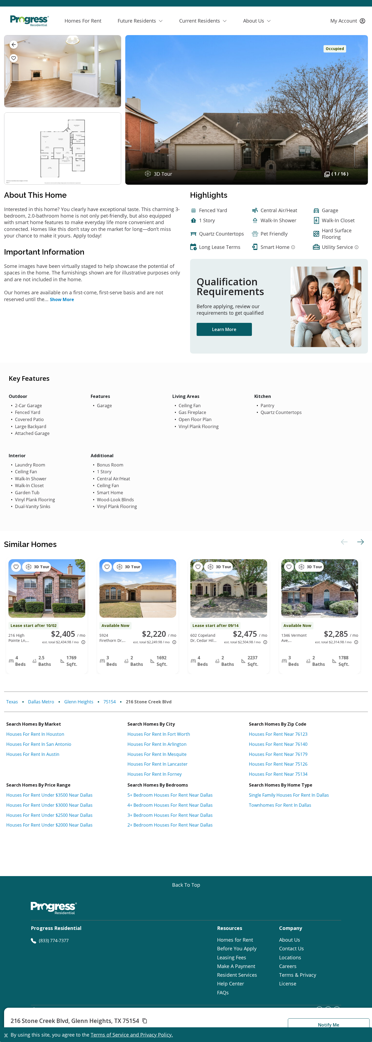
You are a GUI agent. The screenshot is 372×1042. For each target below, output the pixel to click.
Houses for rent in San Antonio (38, 744)
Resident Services (237, 975)
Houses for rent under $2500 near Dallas (49, 815)
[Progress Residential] (29, 21)
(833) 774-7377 (54, 941)
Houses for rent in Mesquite (157, 754)
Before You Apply (237, 948)
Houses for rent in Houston (35, 734)
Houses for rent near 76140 (278, 744)
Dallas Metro (41, 702)
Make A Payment (236, 966)
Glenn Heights (78, 702)
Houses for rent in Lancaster (157, 764)
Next (359, 542)
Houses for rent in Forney (154, 774)
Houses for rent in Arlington (157, 744)
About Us (289, 939)
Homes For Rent (83, 20)
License (287, 983)
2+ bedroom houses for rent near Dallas (170, 825)
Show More (62, 299)
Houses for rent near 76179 (278, 754)
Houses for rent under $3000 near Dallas (49, 805)
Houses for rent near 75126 (278, 764)
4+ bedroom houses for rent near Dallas (170, 805)
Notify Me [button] (328, 1025)
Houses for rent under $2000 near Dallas (49, 825)
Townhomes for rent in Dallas (280, 805)
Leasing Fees (231, 957)
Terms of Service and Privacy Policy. (132, 1034)
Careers (288, 966)
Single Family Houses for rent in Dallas (289, 795)
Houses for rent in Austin (32, 754)
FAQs (223, 992)
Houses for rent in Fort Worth (158, 734)
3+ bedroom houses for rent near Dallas (170, 815)
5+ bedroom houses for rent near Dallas (170, 795)
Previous (343, 542)
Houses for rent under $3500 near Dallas (49, 795)
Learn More (224, 329)
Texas (12, 702)
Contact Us (291, 948)
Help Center (230, 983)
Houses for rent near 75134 (278, 774)
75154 (109, 702)
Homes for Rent (235, 939)
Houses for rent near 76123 (278, 734)
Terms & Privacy (297, 975)
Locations (290, 957)
